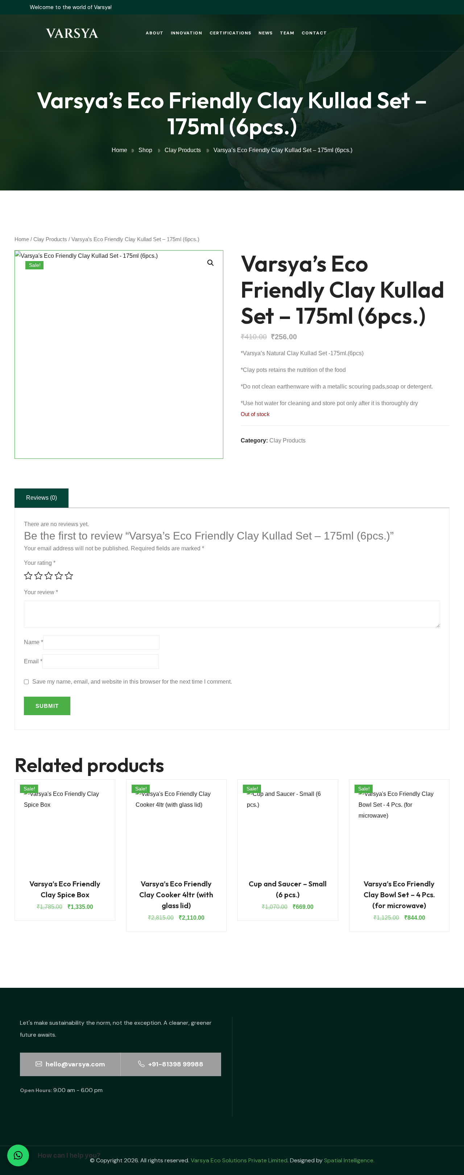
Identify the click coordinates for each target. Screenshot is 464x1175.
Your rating (39, 563)
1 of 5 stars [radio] (28, 575)
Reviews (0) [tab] (41, 498)
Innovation (186, 33)
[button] (210, 262)
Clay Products (50, 239)
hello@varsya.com (74, 1064)
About (154, 33)
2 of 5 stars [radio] (38, 575)
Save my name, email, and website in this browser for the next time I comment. (132, 682)
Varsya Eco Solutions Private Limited (239, 1160)
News (265, 33)
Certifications (230, 33)
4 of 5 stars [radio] (58, 575)
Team (287, 33)
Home (21, 239)
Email (33, 661)
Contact (314, 33)
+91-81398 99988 (175, 1064)
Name (33, 642)
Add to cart (65, 835)
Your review (41, 592)
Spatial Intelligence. (349, 1160)
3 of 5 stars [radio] (48, 575)
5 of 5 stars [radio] (69, 575)
